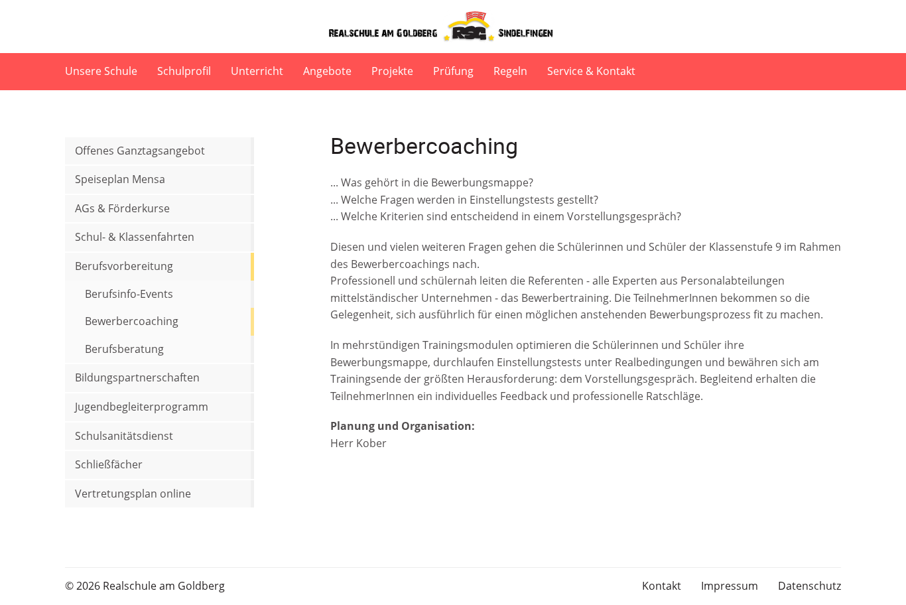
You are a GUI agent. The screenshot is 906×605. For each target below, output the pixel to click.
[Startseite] (453, 26)
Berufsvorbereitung (124, 266)
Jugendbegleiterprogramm (141, 406)
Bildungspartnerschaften (137, 377)
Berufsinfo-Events (129, 294)
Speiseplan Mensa (120, 179)
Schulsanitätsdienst (124, 436)
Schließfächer (109, 464)
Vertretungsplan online (133, 493)
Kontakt (661, 585)
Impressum (729, 585)
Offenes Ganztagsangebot (140, 150)
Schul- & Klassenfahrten (134, 237)
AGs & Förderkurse (122, 208)
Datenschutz (809, 585)
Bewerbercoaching (131, 321)
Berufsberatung (124, 349)
